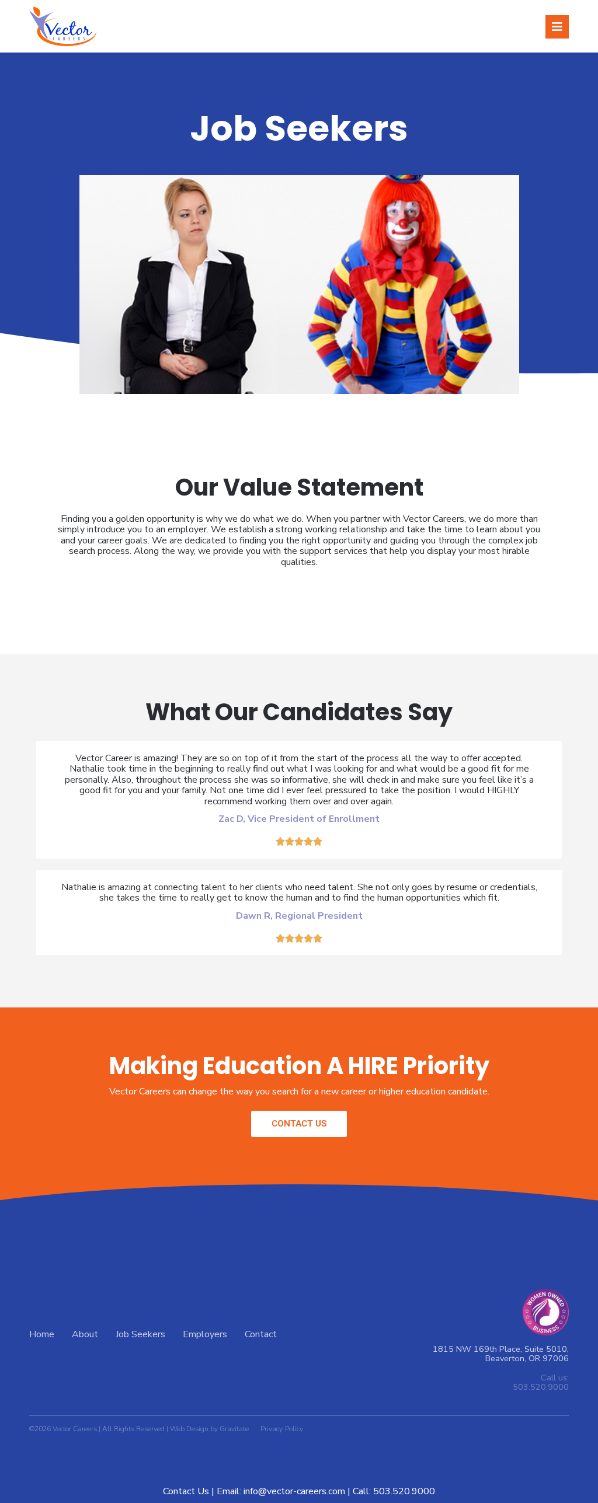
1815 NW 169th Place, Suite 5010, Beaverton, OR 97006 (501, 1354)
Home (41, 1334)
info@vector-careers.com (294, 1491)
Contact (261, 1334)
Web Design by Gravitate (209, 1429)
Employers (205, 1334)
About (85, 1334)
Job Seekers (140, 1334)
